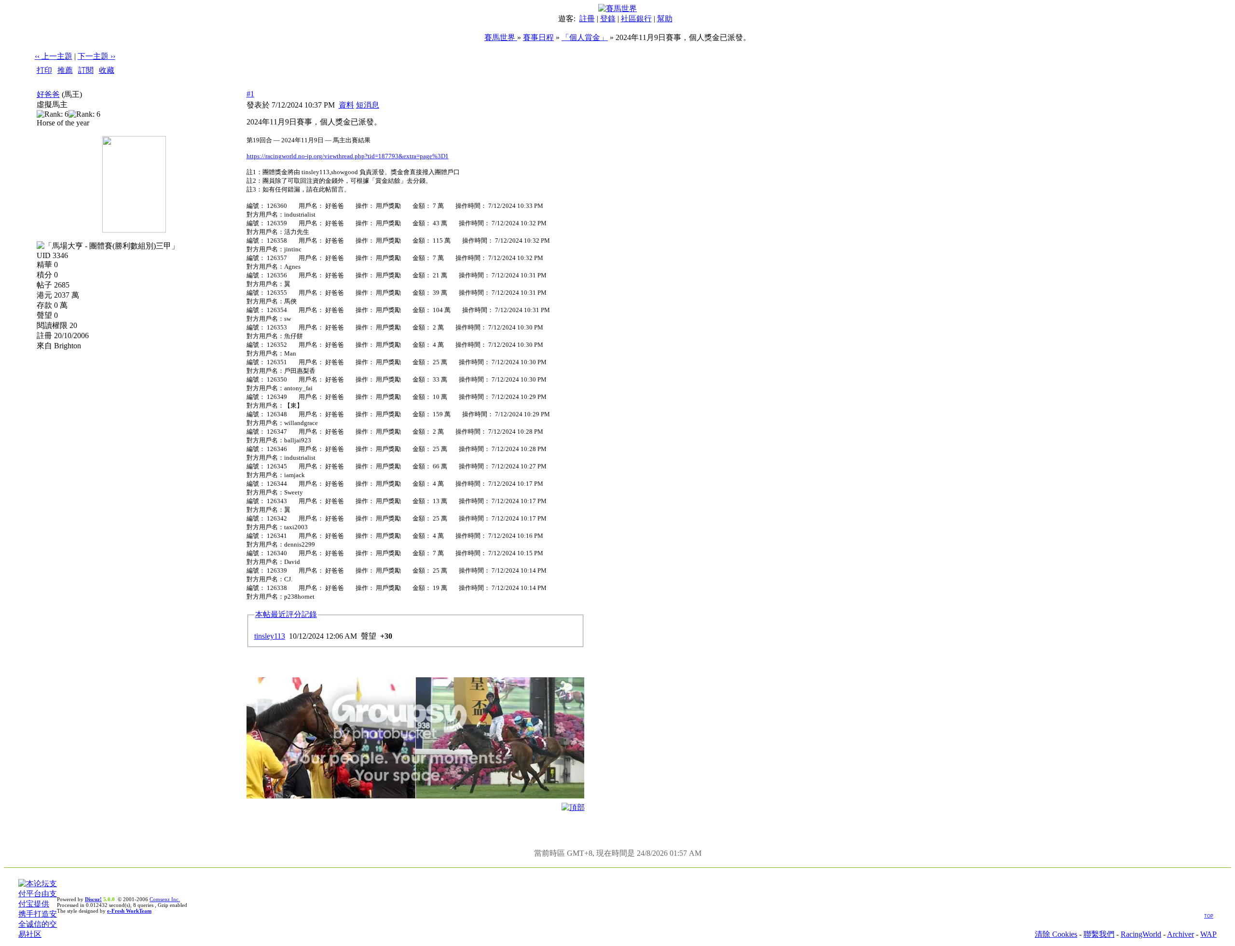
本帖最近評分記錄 (286, 614)
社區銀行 (636, 18)
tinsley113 (269, 636)
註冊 (587, 18)
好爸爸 (48, 94)
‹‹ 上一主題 (53, 56)
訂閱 (86, 70)
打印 (44, 70)
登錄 (608, 18)
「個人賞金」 (585, 37)
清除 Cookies (1056, 934)
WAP (1208, 934)
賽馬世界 (500, 37)
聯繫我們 (1099, 934)
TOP (1208, 916)
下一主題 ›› (96, 56)
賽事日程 (538, 37)
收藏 (106, 70)
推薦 (65, 70)
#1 (250, 94)
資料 (346, 105)
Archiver (1180, 934)
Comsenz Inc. (165, 899)
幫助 (664, 18)
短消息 (367, 105)
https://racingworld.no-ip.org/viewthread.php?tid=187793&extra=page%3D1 (348, 156)
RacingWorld (1141, 934)
